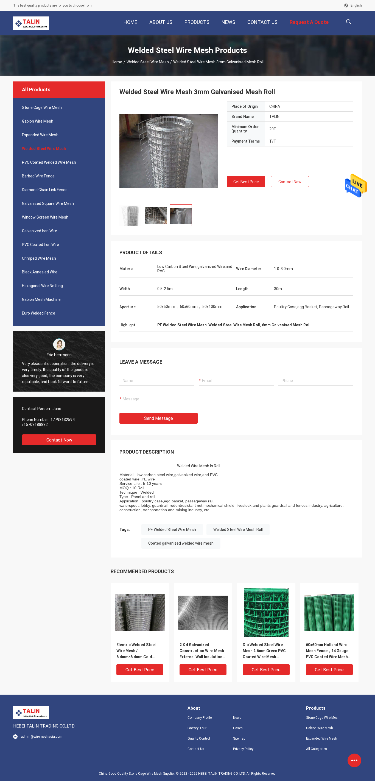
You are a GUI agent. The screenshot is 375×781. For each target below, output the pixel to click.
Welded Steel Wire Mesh (148, 62)
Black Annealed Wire (39, 272)
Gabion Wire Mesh (37, 121)
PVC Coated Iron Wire (40, 244)
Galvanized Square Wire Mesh (48, 203)
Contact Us (196, 749)
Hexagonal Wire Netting (42, 286)
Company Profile (200, 718)
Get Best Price (246, 182)
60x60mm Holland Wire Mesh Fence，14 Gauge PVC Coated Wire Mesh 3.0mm (327, 651)
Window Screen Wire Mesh (45, 217)
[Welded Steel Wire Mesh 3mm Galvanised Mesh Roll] (140, 612)
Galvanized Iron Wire (39, 231)
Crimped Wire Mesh (39, 258)
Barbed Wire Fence (38, 176)
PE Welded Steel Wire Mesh (172, 529)
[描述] (348, 22)
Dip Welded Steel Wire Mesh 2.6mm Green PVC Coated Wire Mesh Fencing (264, 651)
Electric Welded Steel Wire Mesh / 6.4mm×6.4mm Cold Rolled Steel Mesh (136, 651)
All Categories (316, 749)
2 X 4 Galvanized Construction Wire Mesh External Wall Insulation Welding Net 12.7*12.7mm (203, 651)
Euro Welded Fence (38, 313)
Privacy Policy (243, 749)
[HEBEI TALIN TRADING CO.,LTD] (31, 23)
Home (117, 62)
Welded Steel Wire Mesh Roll (238, 529)
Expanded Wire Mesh (40, 135)
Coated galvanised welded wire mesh (181, 543)
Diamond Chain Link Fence (45, 190)
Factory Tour (197, 728)
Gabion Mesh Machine (41, 299)
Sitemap (239, 738)
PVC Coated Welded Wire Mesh (49, 162)
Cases (238, 728)
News (237, 718)
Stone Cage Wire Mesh (42, 107)
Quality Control (199, 738)
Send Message (158, 418)
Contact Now (59, 440)
